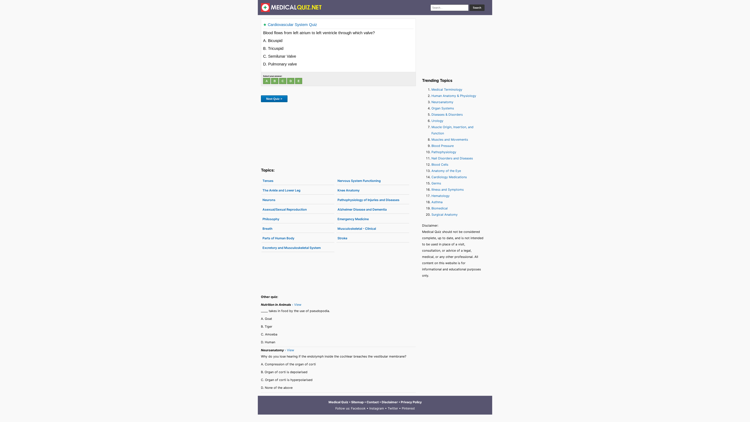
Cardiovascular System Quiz (292, 24)
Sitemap (357, 402)
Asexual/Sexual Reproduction (284, 209)
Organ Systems (442, 108)
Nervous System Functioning (359, 181)
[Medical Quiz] (291, 7)
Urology (437, 121)
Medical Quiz (338, 402)
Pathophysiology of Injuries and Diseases (368, 200)
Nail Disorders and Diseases (452, 158)
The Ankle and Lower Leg (281, 190)
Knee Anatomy (349, 190)
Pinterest (408, 408)
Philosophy (270, 219)
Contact (373, 402)
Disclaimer (390, 402)
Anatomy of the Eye (446, 171)
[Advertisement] (338, 134)
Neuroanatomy (442, 102)
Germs (436, 183)
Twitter (393, 408)
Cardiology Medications (449, 177)
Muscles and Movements (449, 139)
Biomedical (439, 208)
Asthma (437, 202)
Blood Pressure (442, 146)
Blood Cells (439, 164)
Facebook (358, 408)
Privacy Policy (411, 402)
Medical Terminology (446, 89)
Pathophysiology (443, 152)
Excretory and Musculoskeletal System (291, 248)
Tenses (267, 181)
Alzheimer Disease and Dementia (362, 209)
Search (477, 7)
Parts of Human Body (278, 238)
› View (296, 305)
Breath (267, 229)
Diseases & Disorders (447, 114)
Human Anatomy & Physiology (453, 96)
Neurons (268, 200)
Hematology (440, 196)
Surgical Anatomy (444, 214)
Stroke (342, 238)
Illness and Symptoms (447, 189)
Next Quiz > (274, 98)
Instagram (376, 408)
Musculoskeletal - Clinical (357, 229)
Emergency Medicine (353, 219)
